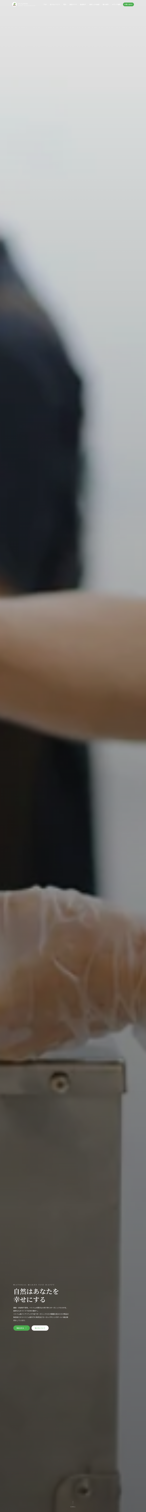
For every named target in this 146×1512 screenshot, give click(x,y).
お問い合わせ (128, 4)
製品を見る (20, 1328)
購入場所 (105, 4)
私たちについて (55, 4)
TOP (45, 4)
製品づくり (73, 4)
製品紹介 (83, 4)
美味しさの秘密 (94, 4)
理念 (64, 4)
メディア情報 (116, 4)
